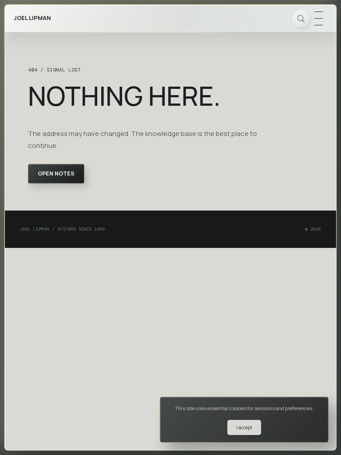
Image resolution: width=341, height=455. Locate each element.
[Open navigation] (318, 18)
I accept (244, 427)
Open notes (56, 173)
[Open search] (301, 18)
